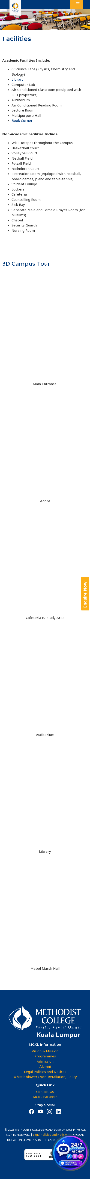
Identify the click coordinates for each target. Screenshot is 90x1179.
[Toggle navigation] (76, 4)
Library (18, 79)
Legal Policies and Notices (50, 1135)
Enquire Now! (85, 594)
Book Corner (22, 120)
